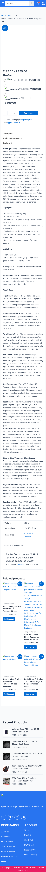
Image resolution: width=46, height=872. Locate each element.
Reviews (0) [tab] (8, 143)
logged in (21, 564)
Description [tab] (8, 133)
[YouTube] (23, 817)
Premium (27, 536)
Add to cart (28, 113)
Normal (30, 533)
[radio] (22, 80)
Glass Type (8, 75)
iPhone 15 (16, 123)
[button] (3, 3)
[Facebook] (3, 817)
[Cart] (37, 3)
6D (25, 533)
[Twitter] (10, 817)
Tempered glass (26, 120)
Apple (9, 123)
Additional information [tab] (12, 138)
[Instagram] (16, 817)
